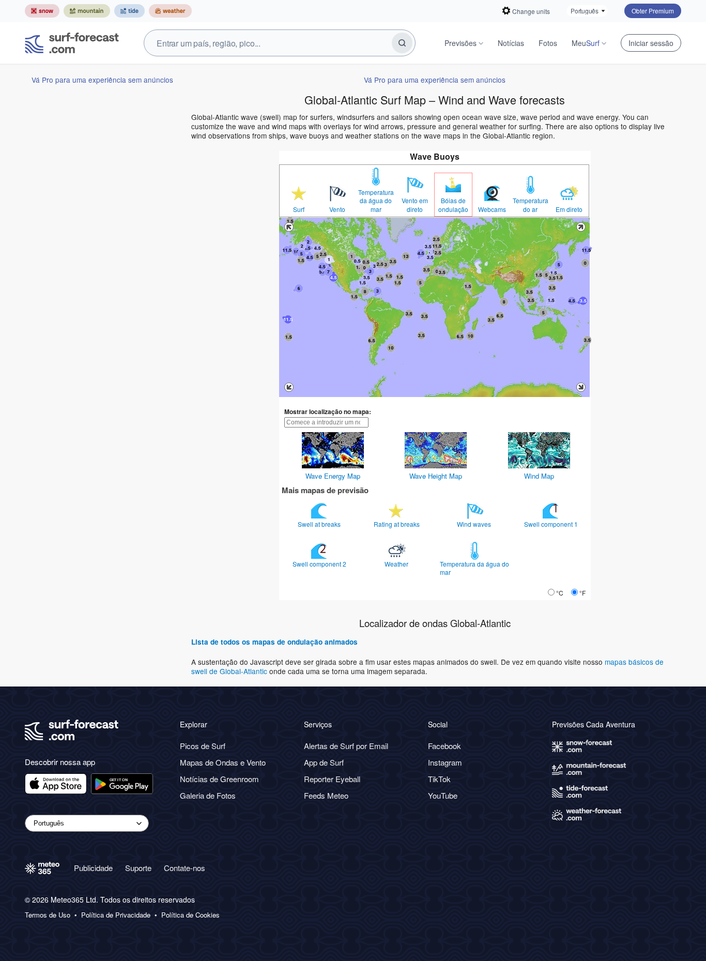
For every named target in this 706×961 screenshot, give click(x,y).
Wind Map (539, 476)
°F (582, 592)
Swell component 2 (320, 563)
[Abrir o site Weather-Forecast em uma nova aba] (170, 11)
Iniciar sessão (650, 43)
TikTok (439, 778)
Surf (298, 209)
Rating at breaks (397, 524)
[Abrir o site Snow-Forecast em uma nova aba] (42, 11)
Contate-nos (184, 867)
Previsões (460, 43)
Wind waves (475, 524)
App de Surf (324, 762)
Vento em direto (415, 204)
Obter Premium (653, 10)
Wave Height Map (435, 476)
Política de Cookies (190, 915)
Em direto (569, 209)
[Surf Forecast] (72, 43)
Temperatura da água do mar (376, 200)
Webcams (492, 209)
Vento (337, 209)
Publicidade (93, 867)
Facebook (444, 745)
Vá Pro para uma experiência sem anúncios (102, 79)
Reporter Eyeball (332, 778)
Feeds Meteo (326, 795)
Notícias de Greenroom (219, 778)
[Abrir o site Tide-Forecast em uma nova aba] (129, 11)
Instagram (445, 762)
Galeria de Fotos (208, 795)
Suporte (138, 867)
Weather (397, 563)
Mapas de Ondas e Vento (223, 762)
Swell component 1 (551, 524)
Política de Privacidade (115, 915)
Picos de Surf (202, 745)
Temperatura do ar (530, 204)
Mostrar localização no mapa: (327, 411)
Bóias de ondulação (453, 204)
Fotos (548, 43)
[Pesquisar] (402, 43)
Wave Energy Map (332, 476)
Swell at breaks (320, 524)
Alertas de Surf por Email (346, 745)
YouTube (442, 795)
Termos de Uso (47, 915)
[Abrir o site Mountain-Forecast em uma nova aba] (87, 11)
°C (559, 592)
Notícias (511, 43)
